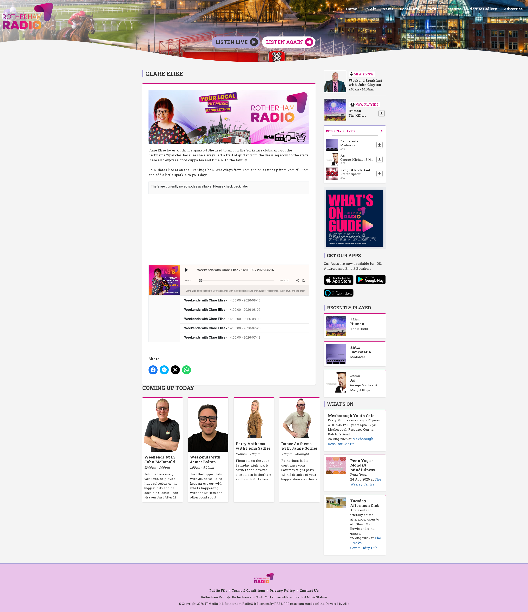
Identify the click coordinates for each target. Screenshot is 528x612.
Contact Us (309, 590)
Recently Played (340, 131)
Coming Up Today (168, 387)
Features (453, 8)
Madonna (357, 357)
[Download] (381, 113)
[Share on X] (175, 369)
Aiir (346, 604)
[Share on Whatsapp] (186, 369)
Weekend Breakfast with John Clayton (365, 83)
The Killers (359, 329)
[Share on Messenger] (164, 369)
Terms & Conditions (248, 590)
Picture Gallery (482, 8)
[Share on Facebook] (153, 369)
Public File (218, 590)
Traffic (432, 8)
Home (351, 8)
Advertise (513, 8)
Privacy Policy (282, 590)
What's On (340, 404)
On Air (370, 8)
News (387, 8)
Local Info (409, 8)
